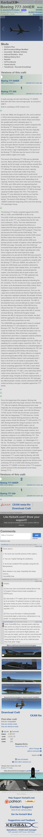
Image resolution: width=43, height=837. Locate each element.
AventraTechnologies (11, 10)
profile (29, 771)
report (36, 546)
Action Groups (35, 12)
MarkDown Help (5, 541)
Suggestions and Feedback (21, 820)
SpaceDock (12, 829)
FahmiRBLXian (4, 544)
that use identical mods (9, 726)
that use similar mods (9, 724)
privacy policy (27, 810)
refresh (35, 538)
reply (40, 546)
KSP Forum (23, 832)
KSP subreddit (13, 832)
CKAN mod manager (27, 829)
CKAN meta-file (21, 504)
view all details (22, 759)
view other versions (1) (22, 762)
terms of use (15, 810)
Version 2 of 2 (18, 12)
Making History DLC (21, 746)
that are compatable (8, 721)
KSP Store (31, 832)
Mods (39, 7)
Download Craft (21, 508)
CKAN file (36, 715)
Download (37, 14)
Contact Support (21, 807)
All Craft (36, 771)
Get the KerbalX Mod (21, 814)
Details (39, 10)
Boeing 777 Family (7, 768)
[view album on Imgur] (2, 17)
